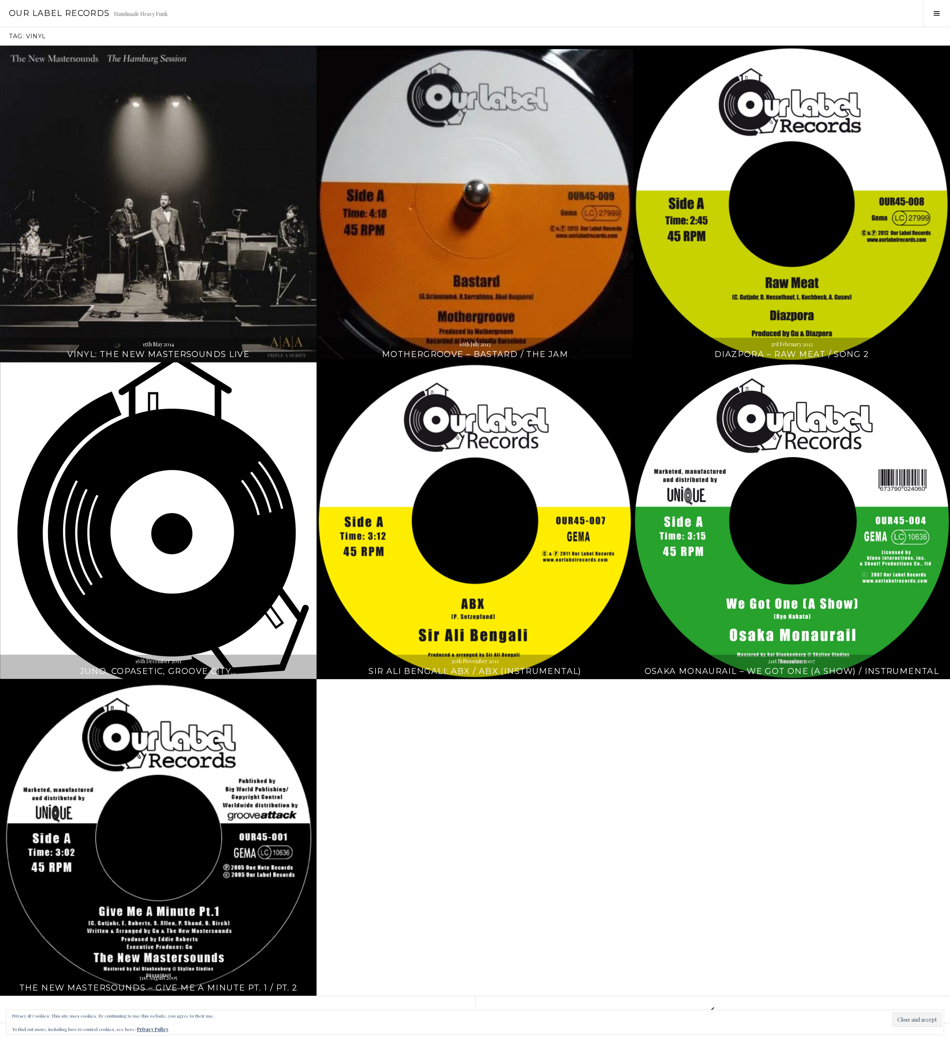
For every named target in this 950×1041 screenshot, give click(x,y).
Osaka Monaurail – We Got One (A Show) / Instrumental (792, 671)
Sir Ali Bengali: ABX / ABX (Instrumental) (474, 671)
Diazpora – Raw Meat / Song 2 (791, 354)
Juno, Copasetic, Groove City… (158, 671)
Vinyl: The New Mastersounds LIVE (158, 354)
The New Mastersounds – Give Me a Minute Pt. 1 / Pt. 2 (158, 988)
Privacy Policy (152, 1029)
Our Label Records (59, 13)
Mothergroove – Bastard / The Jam (475, 354)
